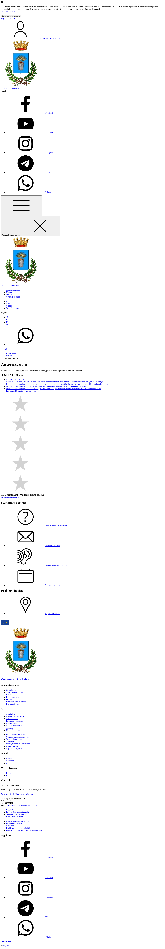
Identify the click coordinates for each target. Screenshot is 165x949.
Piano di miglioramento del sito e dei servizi (24, 830)
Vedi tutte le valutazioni (10, 497)
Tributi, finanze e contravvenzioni (20, 739)
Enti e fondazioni (13, 697)
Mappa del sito (7, 941)
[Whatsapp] (25, 345)
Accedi (4, 349)
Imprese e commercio (15, 721)
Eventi (8, 775)
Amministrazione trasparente (17, 821)
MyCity (6, 946)
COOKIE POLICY (9, 11)
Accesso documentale (15, 379)
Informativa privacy (14, 823)
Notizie (9, 758)
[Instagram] (7, 322)
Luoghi (9, 773)
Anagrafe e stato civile (15, 714)
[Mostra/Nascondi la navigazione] (21, 205)
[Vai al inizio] (2, 618)
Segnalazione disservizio (16, 814)
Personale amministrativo (16, 702)
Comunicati (11, 761)
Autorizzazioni (12, 746)
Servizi (9, 356)
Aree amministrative (14, 692)
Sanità (8, 303)
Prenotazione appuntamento (17, 812)
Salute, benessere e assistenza (18, 744)
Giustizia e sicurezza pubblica (18, 737)
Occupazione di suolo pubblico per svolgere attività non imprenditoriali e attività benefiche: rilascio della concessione (53, 389)
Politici (9, 699)
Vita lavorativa (12, 718)
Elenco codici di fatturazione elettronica (17, 794)
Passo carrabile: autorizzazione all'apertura (23, 391)
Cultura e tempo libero (15, 716)
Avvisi (8, 301)
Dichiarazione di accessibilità (18, 828)
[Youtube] (7, 320)
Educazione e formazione (16, 734)
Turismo (9, 728)
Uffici (8, 695)
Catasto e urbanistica (14, 725)
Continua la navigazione (11, 16)
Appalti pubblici (12, 723)
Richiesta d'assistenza (15, 817)
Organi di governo (13, 690)
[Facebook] (7, 317)
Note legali (10, 826)
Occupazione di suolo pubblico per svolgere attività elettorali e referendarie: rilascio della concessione (47, 386)
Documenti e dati (13, 704)
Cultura (9, 306)
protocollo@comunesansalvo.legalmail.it (22, 805)
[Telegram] (7, 325)
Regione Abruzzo (8, 18)
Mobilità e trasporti (14, 730)
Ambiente (10, 741)
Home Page (11, 353)
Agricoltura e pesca (14, 748)
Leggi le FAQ (12, 810)
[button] (13, 290)
